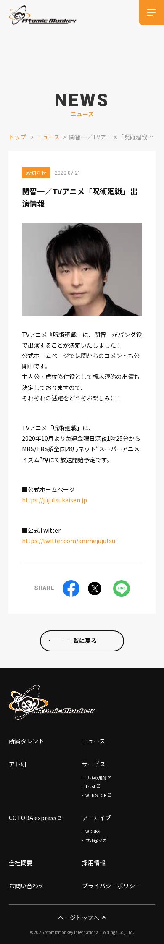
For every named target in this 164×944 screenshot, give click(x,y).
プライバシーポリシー (111, 885)
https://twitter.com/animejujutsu (68, 540)
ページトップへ (78, 917)
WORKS (92, 831)
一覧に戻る (82, 640)
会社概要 (20, 862)
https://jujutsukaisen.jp (54, 500)
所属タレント (26, 741)
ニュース (48, 137)
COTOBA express (32, 817)
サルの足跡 (95, 777)
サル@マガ (96, 840)
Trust (90, 786)
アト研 (17, 764)
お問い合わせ (26, 885)
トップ (17, 137)
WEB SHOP (95, 795)
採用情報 (94, 862)
